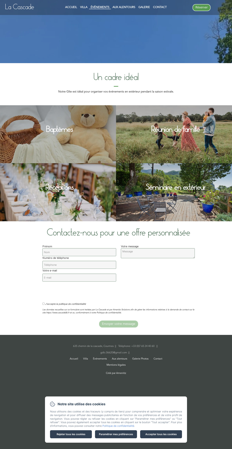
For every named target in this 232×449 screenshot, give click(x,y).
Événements (100, 7)
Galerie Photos (140, 359)
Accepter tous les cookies (161, 434)
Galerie (144, 7)
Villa (83, 7)
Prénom (47, 246)
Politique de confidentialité (118, 425)
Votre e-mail (49, 270)
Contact (160, 7)
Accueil (71, 7)
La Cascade (19, 7)
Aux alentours (124, 7)
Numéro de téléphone (55, 257)
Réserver (201, 7)
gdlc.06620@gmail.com (113, 352)
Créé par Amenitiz (116, 373)
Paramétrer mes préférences (116, 434)
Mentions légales (116, 365)
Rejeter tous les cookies (71, 434)
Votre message (130, 246)
